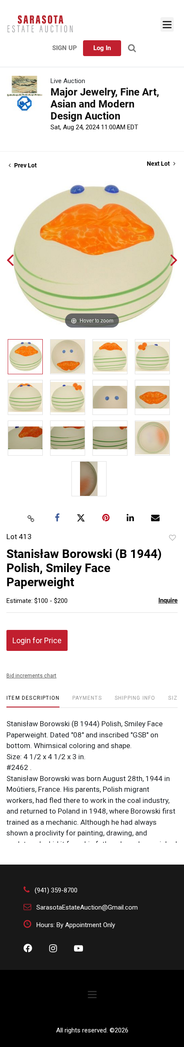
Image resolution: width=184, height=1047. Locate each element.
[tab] (32, 701)
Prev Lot (25, 165)
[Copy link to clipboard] (31, 518)
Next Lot (159, 163)
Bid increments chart (31, 676)
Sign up (64, 48)
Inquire (168, 600)
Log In (102, 48)
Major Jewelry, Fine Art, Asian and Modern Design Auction (104, 104)
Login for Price (37, 640)
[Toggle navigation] (167, 24)
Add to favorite (172, 538)
